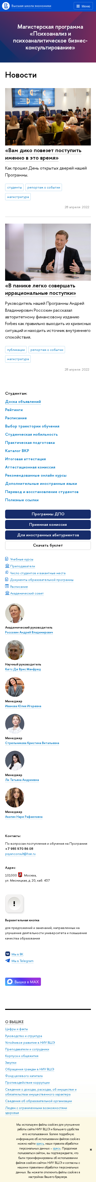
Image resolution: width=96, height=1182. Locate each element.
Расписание (19, 586)
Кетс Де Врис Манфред (23, 669)
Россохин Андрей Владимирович (29, 632)
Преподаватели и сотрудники (27, 1049)
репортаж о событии (43, 187)
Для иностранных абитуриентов (48, 535)
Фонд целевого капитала (23, 1076)
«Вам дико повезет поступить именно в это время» (43, 153)
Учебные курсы (21, 559)
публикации (16, 349)
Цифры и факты (16, 1029)
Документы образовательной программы (41, 579)
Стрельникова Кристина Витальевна (32, 743)
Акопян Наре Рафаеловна (23, 817)
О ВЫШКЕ (14, 1021)
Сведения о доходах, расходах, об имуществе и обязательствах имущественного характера (41, 1092)
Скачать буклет (48, 545)
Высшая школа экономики (31, 5)
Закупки (10, 1062)
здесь (40, 1144)
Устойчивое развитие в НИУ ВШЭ (30, 1042)
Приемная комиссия (48, 524)
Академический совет (27, 593)
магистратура (18, 196)
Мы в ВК (17, 954)
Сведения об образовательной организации (38, 1101)
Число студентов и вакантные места (38, 573)
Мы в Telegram (23, 960)
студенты (14, 187)
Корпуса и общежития (21, 1056)
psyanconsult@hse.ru (20, 853)
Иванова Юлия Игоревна (23, 706)
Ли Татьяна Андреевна (22, 780)
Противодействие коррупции (27, 1082)
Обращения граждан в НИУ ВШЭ (29, 1069)
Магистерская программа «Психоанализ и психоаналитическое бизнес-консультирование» (50, 37)
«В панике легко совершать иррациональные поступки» (40, 289)
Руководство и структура (23, 1036)
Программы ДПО (48, 514)
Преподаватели (22, 566)
